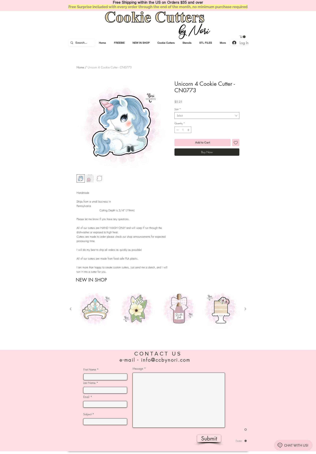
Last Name (89, 383)
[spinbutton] (183, 130)
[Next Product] (245, 309)
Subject (87, 414)
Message (138, 368)
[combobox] (206, 115)
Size (177, 109)
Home (80, 67)
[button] (165, 43)
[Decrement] (177, 130)
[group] (158, 315)
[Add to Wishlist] (235, 142)
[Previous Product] (70, 309)
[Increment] (189, 130)
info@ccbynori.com (166, 360)
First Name (89, 369)
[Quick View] (95, 309)
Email (86, 397)
